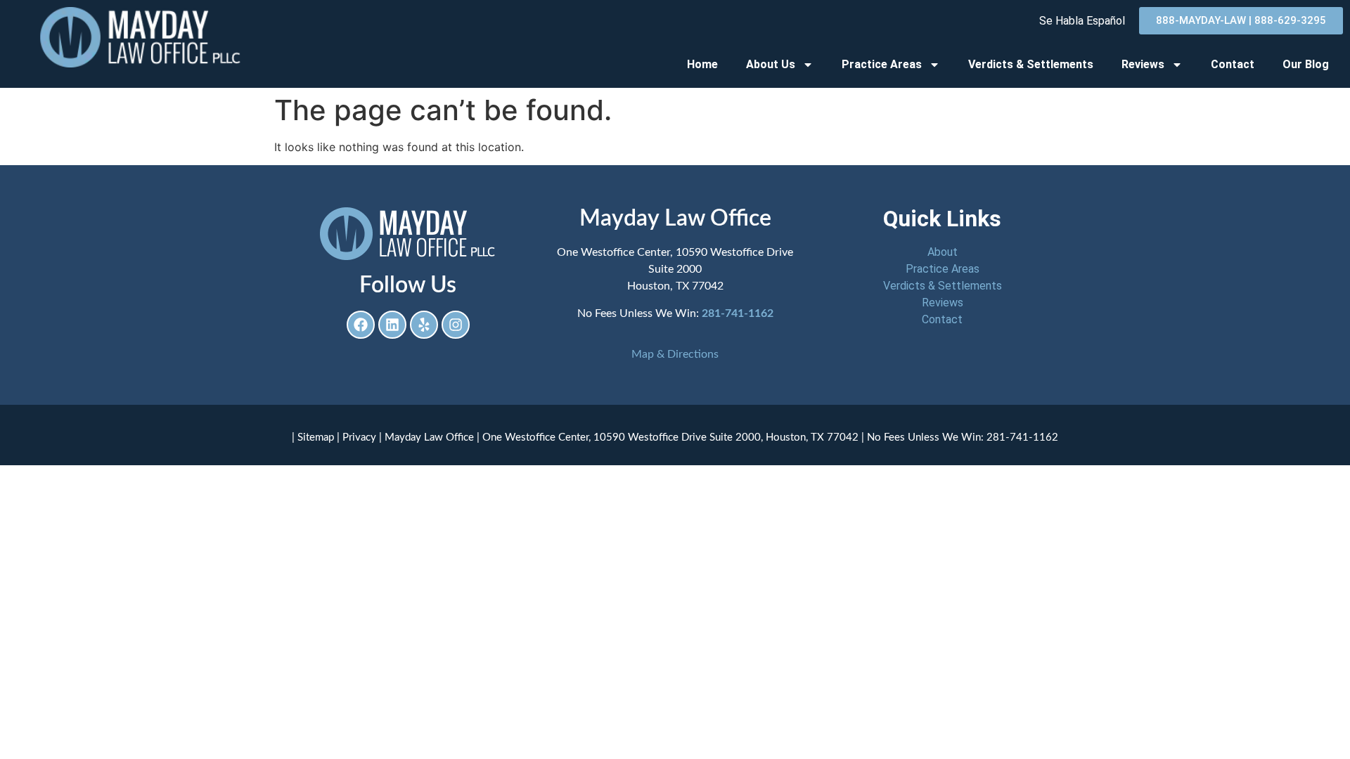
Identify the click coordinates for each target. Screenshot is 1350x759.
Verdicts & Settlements (1030, 64)
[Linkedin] (392, 325)
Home (702, 64)
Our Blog (1305, 64)
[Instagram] (456, 325)
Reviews (1142, 64)
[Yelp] (424, 325)
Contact (1232, 64)
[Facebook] (361, 325)
